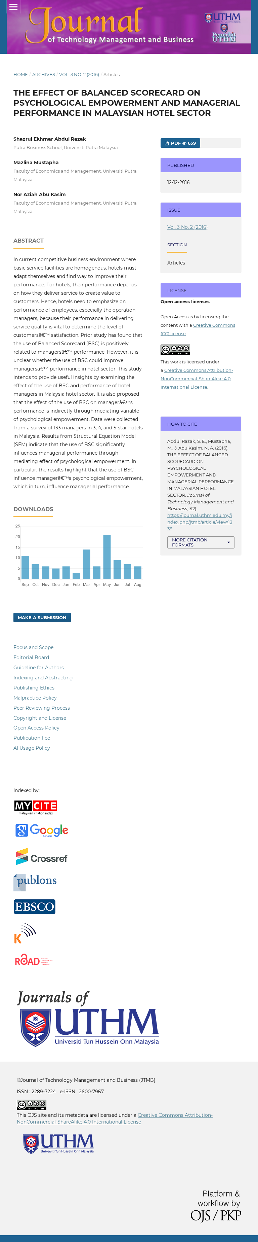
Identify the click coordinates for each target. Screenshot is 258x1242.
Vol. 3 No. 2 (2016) (79, 74)
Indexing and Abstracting (43, 678)
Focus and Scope (33, 647)
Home (20, 74)
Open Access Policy (36, 728)
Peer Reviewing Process (41, 708)
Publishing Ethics (33, 688)
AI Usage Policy (31, 748)
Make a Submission (42, 617)
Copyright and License (39, 718)
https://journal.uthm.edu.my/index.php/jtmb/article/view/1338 (199, 521)
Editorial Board (31, 657)
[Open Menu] (13, 6)
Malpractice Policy (35, 698)
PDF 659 (183, 143)
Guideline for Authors (38, 668)
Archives (43, 74)
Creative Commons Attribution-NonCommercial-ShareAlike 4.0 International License (197, 378)
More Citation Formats (190, 542)
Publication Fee (31, 738)
